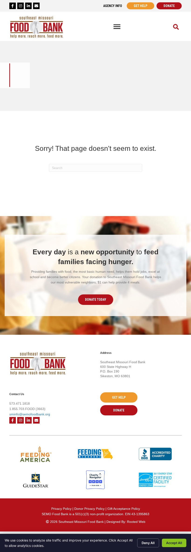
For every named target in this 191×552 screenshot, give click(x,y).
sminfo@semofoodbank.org (29, 414)
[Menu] (117, 27)
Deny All (148, 543)
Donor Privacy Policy (90, 509)
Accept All (174, 543)
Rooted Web (136, 522)
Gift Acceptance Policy (123, 509)
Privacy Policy (61, 509)
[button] (95, 299)
